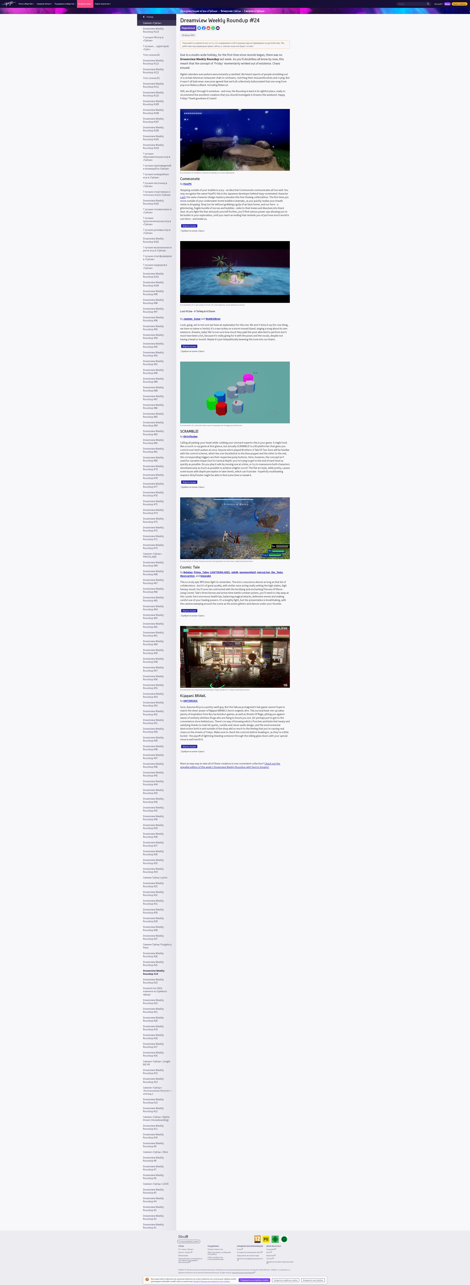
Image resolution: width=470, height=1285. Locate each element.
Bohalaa (188, 572)
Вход (447, 4)
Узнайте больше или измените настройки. (211, 1281)
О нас (239, 1249)
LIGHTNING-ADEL (220, 572)
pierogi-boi (263, 572)
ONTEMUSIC (190, 700)
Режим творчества (215, 1249)
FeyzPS (187, 183)
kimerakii (205, 576)
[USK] (275, 1239)
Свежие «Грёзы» (254, 11)
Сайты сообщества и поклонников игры (216, 1258)
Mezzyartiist (187, 576)
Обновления (183, 1255)
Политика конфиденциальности (250, 1258)
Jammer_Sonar (192, 318)
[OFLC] (284, 1239)
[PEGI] (257, 1239)
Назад (150, 16)
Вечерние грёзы (231, 11)
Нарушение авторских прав (248, 1255)
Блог (268, 1252)
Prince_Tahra (201, 572)
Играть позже (189, 225)
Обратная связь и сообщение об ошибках (219, 1253)
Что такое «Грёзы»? (186, 1249)
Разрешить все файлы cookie (254, 1280)
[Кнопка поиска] (428, 4)
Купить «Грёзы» (459, 4)
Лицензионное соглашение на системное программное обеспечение (190, 1260)
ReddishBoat (213, 318)
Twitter (269, 1258)
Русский (437, 4)
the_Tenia (277, 572)
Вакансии (270, 1255)
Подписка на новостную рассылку (279, 1262)
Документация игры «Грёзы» (199, 11)
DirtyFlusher (190, 436)
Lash (182, 197)
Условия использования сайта (249, 1252)
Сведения (270, 1249)
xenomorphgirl (247, 572)
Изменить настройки (313, 1280)
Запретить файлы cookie (285, 1280)
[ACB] (266, 1239)
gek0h (234, 572)
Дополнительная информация (243, 1273)
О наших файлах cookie (189, 1241)
